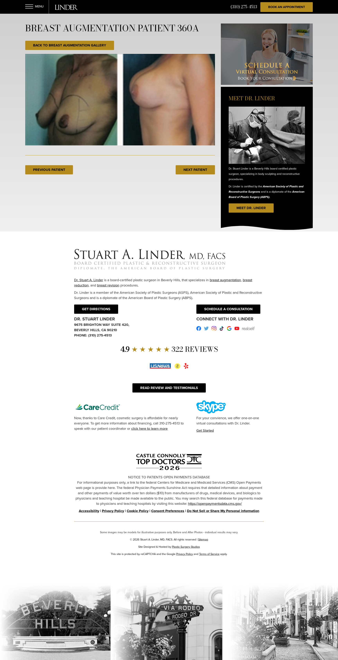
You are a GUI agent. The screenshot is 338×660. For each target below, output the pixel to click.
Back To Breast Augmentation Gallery (69, 45)
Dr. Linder (66, 7)
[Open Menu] (29, 7)
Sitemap (203, 539)
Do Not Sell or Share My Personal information (223, 510)
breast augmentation (225, 280)
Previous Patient (49, 169)
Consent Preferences (167, 510)
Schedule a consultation (228, 309)
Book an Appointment (286, 7)
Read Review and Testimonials (169, 387)
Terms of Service (209, 554)
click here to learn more (149, 428)
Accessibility (89, 510)
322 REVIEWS (169, 349)
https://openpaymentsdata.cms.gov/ (215, 503)
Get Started (205, 430)
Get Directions (96, 309)
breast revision (108, 285)
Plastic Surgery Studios (186, 547)
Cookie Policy (137, 510)
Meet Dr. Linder (251, 207)
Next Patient (195, 169)
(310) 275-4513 (244, 7)
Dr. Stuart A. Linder (88, 280)
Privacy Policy (113, 510)
